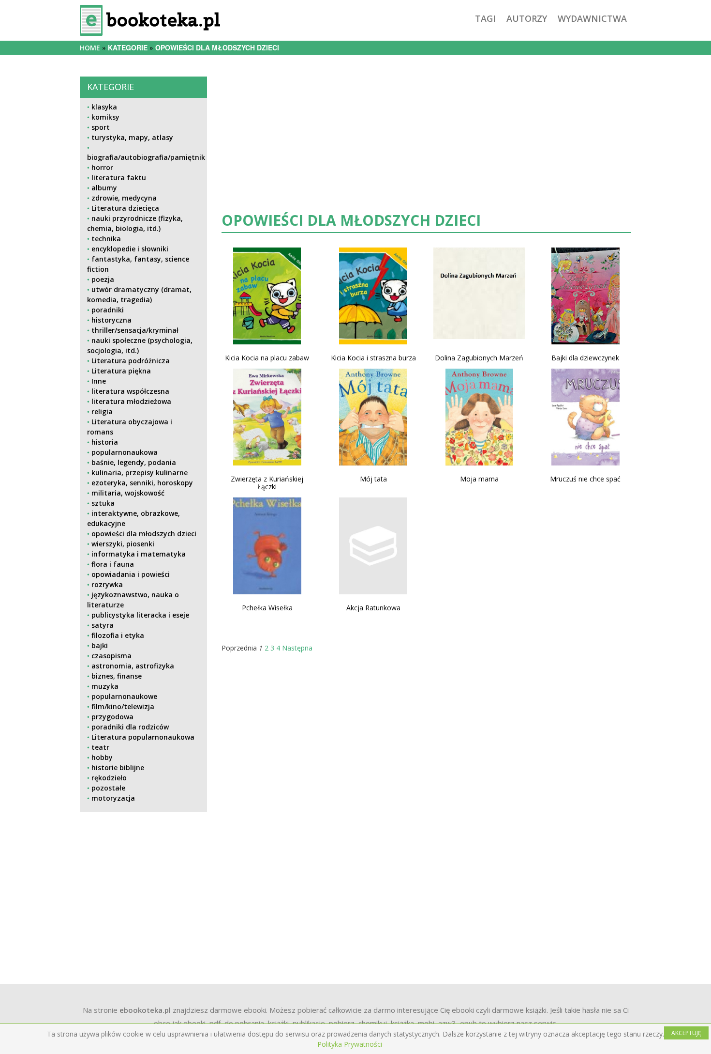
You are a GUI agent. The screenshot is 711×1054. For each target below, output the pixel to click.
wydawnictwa (592, 18)
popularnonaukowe (124, 696)
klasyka (104, 106)
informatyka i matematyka (138, 553)
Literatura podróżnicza (130, 360)
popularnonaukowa (124, 452)
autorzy (526, 18)
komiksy (105, 117)
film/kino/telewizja (122, 706)
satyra (102, 625)
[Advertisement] (143, 887)
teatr (100, 747)
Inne (98, 381)
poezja (102, 279)
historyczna (111, 320)
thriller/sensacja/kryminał (134, 330)
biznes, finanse (116, 676)
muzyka (104, 686)
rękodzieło (109, 777)
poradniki (107, 309)
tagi (485, 18)
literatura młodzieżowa (131, 401)
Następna (297, 647)
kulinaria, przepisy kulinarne (139, 472)
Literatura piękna (121, 370)
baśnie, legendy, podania (133, 462)
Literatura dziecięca (125, 208)
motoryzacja (113, 798)
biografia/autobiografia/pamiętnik (146, 157)
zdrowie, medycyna (124, 197)
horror (102, 167)
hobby (102, 757)
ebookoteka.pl (145, 1010)
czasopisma (111, 655)
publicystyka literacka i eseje (140, 615)
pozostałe (108, 787)
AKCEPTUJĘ (686, 1033)
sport (100, 127)
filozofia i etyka (117, 635)
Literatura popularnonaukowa (142, 737)
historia (104, 442)
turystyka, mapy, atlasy (132, 137)
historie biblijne (117, 767)
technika (106, 238)
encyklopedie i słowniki (129, 248)
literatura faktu (118, 177)
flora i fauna (112, 564)
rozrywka (107, 584)
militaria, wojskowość (127, 492)
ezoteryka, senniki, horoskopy (142, 482)
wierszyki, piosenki (122, 543)
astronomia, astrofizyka (132, 665)
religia (102, 411)
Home (90, 47)
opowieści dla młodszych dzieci (143, 533)
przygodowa (112, 716)
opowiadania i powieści (130, 574)
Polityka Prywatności (349, 1044)
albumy (104, 187)
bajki (99, 645)
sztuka (103, 503)
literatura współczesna (130, 391)
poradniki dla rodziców (130, 726)
